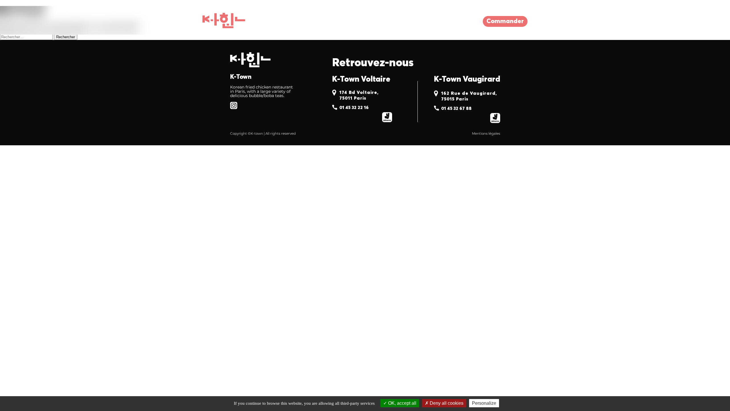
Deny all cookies (446, 403)
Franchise (375, 21)
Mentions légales (486, 133)
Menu (336, 21)
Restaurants (294, 21)
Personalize (484, 403)
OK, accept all (401, 403)
